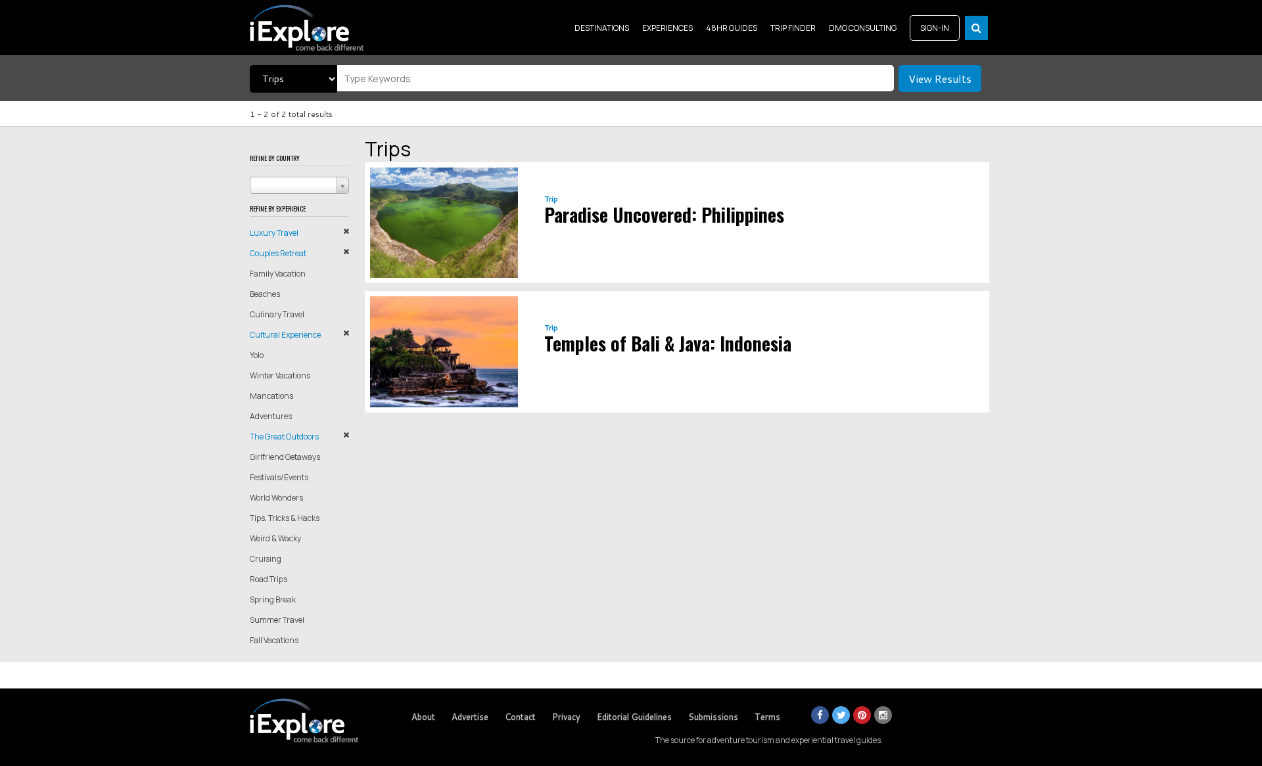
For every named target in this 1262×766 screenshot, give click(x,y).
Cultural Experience (285, 334)
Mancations (271, 395)
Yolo (257, 355)
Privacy (566, 717)
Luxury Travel (274, 232)
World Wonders (276, 497)
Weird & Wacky (275, 538)
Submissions (713, 717)
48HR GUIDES (731, 28)
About (423, 717)
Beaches (265, 294)
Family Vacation (278, 273)
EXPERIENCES (667, 28)
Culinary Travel (277, 314)
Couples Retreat (278, 253)
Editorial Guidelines (634, 717)
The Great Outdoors (284, 436)
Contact (520, 717)
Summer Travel (277, 619)
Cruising (265, 558)
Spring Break (273, 599)
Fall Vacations (274, 640)
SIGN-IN (934, 28)
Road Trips (268, 579)
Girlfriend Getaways (285, 456)
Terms (767, 717)
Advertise (470, 717)
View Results (939, 78)
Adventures (271, 416)
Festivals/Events (279, 477)
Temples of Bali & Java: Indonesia (667, 343)
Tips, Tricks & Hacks (284, 518)
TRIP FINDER (793, 28)
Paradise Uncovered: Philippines (664, 214)
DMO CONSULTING (863, 28)
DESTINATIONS (601, 28)
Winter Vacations (280, 375)
